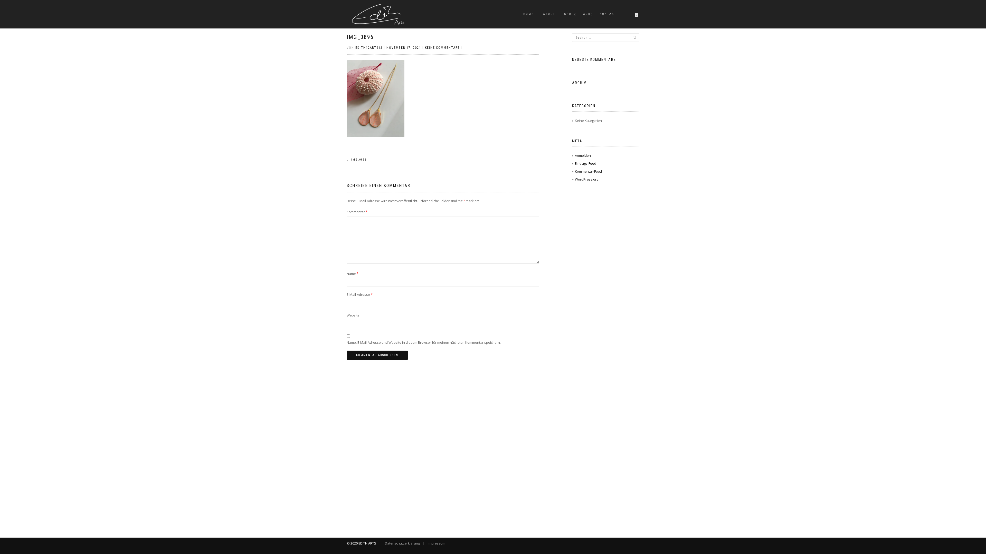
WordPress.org (586, 179)
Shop (569, 14)
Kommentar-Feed (588, 171)
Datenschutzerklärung (402, 543)
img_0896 (360, 37)
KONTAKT (608, 14)
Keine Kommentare (442, 48)
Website (353, 315)
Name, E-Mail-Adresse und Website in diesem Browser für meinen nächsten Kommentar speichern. (424, 342)
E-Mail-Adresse (360, 294)
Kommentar (357, 212)
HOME (528, 14)
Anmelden (583, 155)
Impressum (436, 543)
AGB (587, 14)
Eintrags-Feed (585, 163)
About (549, 14)
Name (352, 273)
